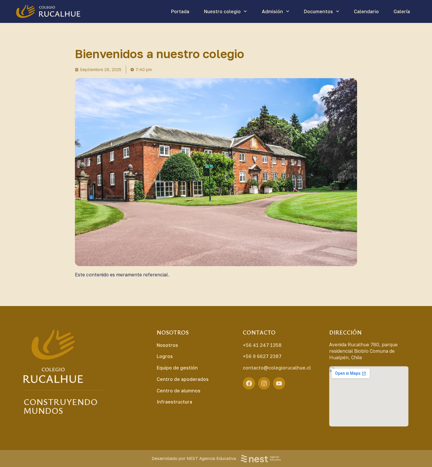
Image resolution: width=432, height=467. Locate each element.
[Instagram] (264, 383)
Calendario (366, 11)
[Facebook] (249, 383)
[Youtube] (279, 383)
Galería (402, 11)
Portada (180, 11)
